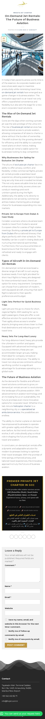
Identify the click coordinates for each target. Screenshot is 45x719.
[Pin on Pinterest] (29, 537)
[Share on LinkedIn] (33, 537)
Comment (10, 565)
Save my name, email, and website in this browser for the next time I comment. (22, 623)
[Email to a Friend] (25, 537)
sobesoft (33, 30)
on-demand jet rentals (12, 92)
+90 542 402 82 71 (9, 696)
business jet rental (21, 127)
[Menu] (3, 4)
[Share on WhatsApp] (12, 537)
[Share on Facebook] (16, 537)
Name (8, 586)
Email (8, 597)
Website (9, 608)
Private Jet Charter (22, 13)
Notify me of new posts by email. (24, 639)
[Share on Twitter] (20, 537)
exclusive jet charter (24, 165)
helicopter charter (22, 406)
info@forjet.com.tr (10, 701)
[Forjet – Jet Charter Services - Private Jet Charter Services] (22, 4)
